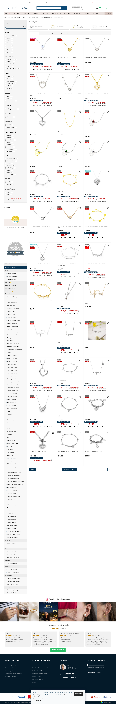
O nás (33, 665)
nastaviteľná (12, 36)
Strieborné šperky (12, 297)
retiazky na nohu (13, 68)
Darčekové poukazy (10, 285)
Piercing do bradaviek (13, 382)
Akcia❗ (7, 270)
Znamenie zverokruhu (13, 443)
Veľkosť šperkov (8, 2)
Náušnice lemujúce (12, 505)
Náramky (7, 566)
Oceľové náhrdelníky (13, 384)
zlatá (9, 88)
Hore (33, 469)
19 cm (10, 47)
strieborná (11, 83)
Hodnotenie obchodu (58, 625)
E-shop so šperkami (10, 267)
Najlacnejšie (44, 33)
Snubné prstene (11, 528)
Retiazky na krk (11, 461)
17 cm (10, 43)
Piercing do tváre (12, 379)
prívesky (10, 64)
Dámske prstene (12, 519)
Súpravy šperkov (11, 273)
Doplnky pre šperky (10, 288)
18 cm (10, 45)
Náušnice (7, 549)
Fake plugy (10, 513)
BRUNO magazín (36, 676)
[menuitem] (8, 14)
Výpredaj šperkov (12, 276)
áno (9, 96)
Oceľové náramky (12, 393)
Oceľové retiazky (12, 458)
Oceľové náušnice (12, 490)
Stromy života (11, 440)
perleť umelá (11, 101)
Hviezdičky (10, 449)
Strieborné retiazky (12, 335)
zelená (10, 86)
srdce (9, 142)
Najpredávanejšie (64, 33)
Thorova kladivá (11, 431)
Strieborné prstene (12, 299)
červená (10, 76)
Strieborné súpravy (12, 323)
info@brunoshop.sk (69, 677)
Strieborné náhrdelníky (13, 320)
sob (9, 194)
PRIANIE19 (46, 66)
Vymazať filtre (15, 198)
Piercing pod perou (12, 358)
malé (10, 182)
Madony (9, 414)
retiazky (10, 66)
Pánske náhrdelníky (12, 390)
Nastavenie (38, 700)
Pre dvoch (10, 426)
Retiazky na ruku (12, 470)
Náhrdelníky (8, 575)
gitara (9, 163)
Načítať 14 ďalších (70, 469)
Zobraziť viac (58, 650)
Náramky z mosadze (13, 346)
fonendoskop (12, 161)
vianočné (10, 147)
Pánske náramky (11, 399)
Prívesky (7, 587)
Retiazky (7, 560)
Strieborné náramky (12, 332)
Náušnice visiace (11, 314)
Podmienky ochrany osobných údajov (15, 670)
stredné (10, 184)
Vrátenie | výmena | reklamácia (33, 2)
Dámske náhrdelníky (13, 387)
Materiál (7, 294)
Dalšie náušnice (11, 317)
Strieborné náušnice (12, 302)
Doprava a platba (18, 2)
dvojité (10, 125)
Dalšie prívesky (11, 455)
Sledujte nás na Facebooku (96, 665)
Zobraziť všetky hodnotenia (15, 227)
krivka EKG (11, 175)
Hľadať (64, 8)
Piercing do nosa (12, 364)
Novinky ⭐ (8, 282)
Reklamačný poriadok (10, 676)
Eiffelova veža (12, 158)
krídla (9, 172)
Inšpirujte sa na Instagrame (96, 667)
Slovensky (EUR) (98, 2)
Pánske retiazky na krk (13, 467)
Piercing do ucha (12, 373)
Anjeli (8, 417)
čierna (10, 79)
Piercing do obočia (12, 367)
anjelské (10, 135)
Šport (8, 428)
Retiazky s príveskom (13, 478)
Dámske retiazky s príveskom (15, 481)
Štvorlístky (10, 434)
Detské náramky (11, 405)
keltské (10, 137)
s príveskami (11, 127)
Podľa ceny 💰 (9, 291)
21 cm (10, 52)
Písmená (9, 423)
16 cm (10, 40)
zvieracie (10, 151)
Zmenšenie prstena (12, 537)
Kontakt (34, 682)
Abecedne (75, 33)
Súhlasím (78, 693)
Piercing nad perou (12, 361)
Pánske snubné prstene (13, 534)
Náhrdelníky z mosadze (13, 341)
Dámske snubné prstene (14, 531)
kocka (10, 170)
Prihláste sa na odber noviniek (40, 673)
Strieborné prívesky (12, 326)
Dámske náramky (12, 396)
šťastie (10, 144)
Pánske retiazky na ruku (13, 475)
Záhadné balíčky (11, 279)
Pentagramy (10, 420)
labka (9, 192)
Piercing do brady (12, 370)
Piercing (9, 329)
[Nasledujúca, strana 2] (106, 469)
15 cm (9, 38)
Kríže (8, 411)
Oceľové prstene (12, 516)
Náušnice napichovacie (13, 308)
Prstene (7, 540)
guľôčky (10, 165)
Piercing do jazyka (12, 376)
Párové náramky (11, 402)
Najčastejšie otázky (37, 670)
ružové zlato (11, 81)
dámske (10, 117)
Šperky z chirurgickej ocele (14, 349)
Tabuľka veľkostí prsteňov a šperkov (41, 668)
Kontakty (44, 2)
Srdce (8, 437)
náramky (10, 61)
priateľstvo (11, 140)
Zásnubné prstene (12, 525)
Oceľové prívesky (12, 408)
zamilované (11, 149)
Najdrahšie (54, 33)
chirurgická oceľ (13, 109)
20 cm (10, 50)
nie (9, 98)
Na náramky (10, 452)
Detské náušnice (12, 508)
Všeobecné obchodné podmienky (13, 673)
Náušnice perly (11, 311)
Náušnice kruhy (11, 305)
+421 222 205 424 (68, 673)
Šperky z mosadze (12, 338)
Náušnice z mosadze (13, 343)
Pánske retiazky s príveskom (15, 484)
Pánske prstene (11, 522)
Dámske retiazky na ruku (14, 472)
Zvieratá (9, 446)
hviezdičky (11, 168)
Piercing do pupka (12, 355)
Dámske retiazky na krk (13, 464)
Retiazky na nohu (12, 487)
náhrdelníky (11, 59)
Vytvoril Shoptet (107, 702)
